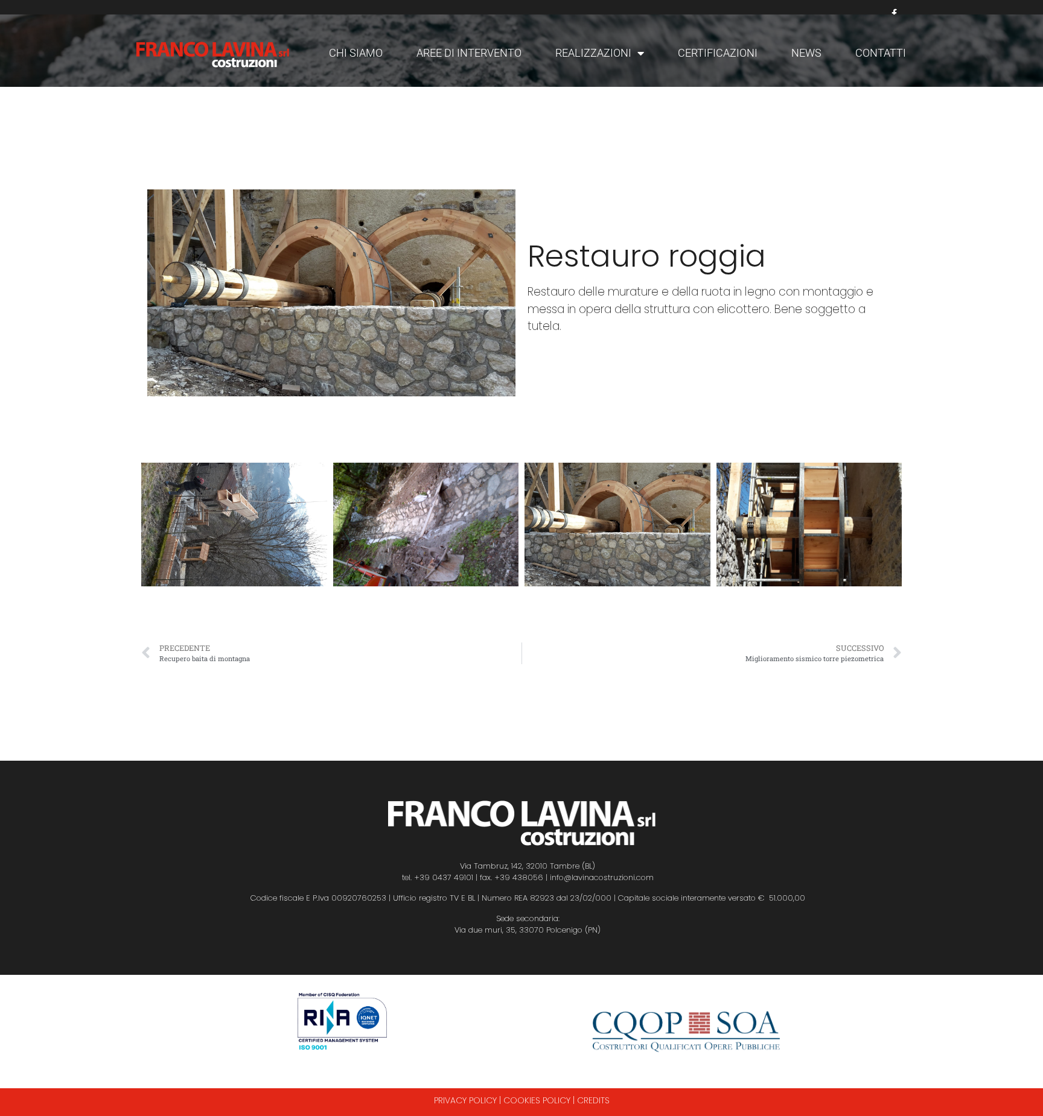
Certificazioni (718, 52)
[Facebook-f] (894, 13)
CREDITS (593, 1100)
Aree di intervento (469, 52)
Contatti (880, 52)
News (806, 52)
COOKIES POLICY (536, 1100)
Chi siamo (356, 52)
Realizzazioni (593, 52)
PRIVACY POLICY (465, 1100)
